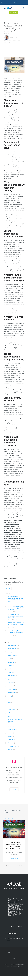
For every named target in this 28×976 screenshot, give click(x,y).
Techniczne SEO (12, 739)
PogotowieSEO (20, 966)
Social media (7, 42)
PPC (9, 706)
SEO (22, 40)
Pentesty (10, 696)
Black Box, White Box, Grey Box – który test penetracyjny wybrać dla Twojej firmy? (16, 608)
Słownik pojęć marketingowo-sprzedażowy (15, 720)
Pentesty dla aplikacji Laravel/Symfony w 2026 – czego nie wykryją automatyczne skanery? (16, 599)
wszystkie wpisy (9, 818)
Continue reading (14, 858)
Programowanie (11, 709)
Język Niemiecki (11, 679)
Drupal (9, 658)
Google (9, 669)
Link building (11, 685)
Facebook (10, 665)
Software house (12, 729)
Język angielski (11, 675)
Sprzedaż (10, 733)
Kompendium (11, 682)
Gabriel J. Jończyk (14, 37)
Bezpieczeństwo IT (12, 648)
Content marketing (12, 655)
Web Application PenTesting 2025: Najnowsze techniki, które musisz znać (16, 624)
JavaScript (10, 672)
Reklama (18, 40)
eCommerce (11, 662)
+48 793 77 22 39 (15, 927)
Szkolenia (10, 736)
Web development (12, 746)
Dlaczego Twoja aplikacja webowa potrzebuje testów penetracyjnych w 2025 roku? (16, 632)
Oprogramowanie (12, 692)
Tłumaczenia (11, 743)
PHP (9, 699)
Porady (14, 40)
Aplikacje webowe (12, 645)
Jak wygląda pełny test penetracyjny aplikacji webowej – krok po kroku (16, 616)
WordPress (10, 749)
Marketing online (8, 40)
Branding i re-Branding (13, 652)
